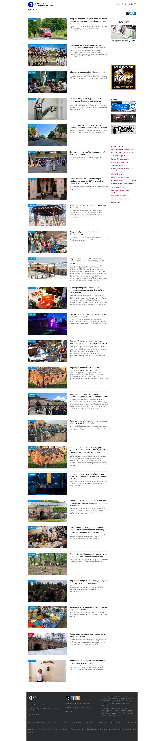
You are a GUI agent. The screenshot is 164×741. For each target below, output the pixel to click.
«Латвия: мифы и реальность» (122, 152)
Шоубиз (126, 729)
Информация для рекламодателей (77, 707)
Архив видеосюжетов (118, 187)
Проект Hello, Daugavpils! (120, 159)
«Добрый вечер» (117, 174)
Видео (96, 729)
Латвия (60, 729)
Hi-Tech (89, 722)
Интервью (103, 729)
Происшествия (76, 729)
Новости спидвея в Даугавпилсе (122, 184)
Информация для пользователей (77, 703)
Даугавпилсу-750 (34, 729)
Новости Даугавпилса (36, 722)
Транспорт (52, 722)
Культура (90, 729)
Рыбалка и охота (76, 722)
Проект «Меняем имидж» (120, 177)
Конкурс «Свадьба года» (120, 162)
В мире (63, 722)
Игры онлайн (115, 202)
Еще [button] (68, 688)
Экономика (111, 729)
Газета (30, 732)
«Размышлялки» (117, 165)
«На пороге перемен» (119, 156)
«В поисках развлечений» (120, 199)
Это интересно (130, 722)
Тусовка (133, 729)
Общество (119, 729)
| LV (131, 4)
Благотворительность (118, 196)
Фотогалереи (116, 722)
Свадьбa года (102, 722)
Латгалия (53, 729)
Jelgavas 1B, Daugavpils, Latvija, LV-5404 (43, 708)
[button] (134, 4)
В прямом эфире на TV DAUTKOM (123, 180)
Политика (66, 729)
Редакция (68, 711)
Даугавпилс (45, 729)
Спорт (84, 729)
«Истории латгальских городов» (122, 149)
